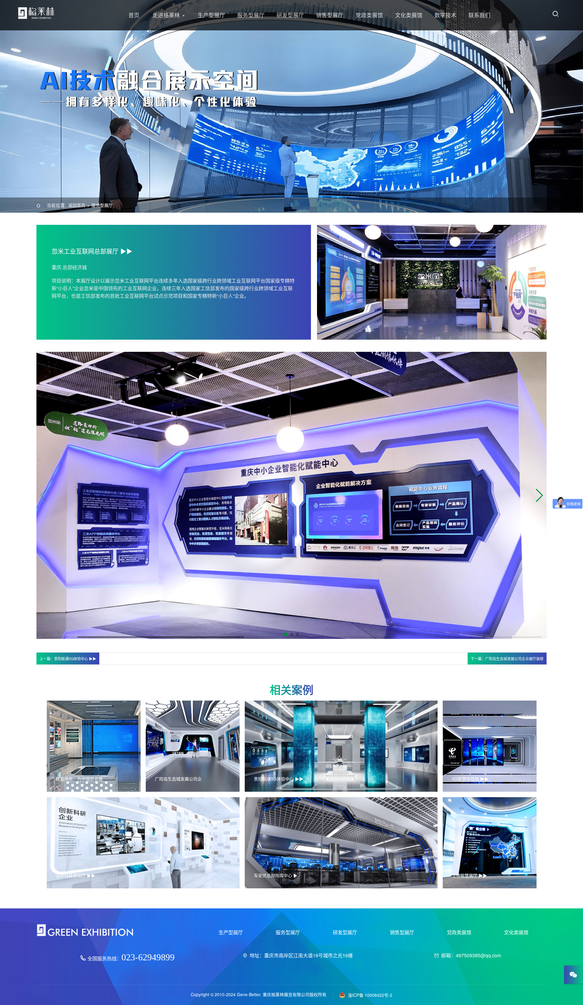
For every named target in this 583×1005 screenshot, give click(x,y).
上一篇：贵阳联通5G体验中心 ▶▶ (67, 658)
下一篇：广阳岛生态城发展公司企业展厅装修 (507, 658)
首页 (133, 15)
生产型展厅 (211, 15)
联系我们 (479, 15)
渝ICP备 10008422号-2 (370, 995)
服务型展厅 (250, 15)
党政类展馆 (369, 15)
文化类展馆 (408, 15)
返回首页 (76, 205)
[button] (539, 495)
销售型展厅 (329, 15)
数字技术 (445, 15)
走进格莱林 (166, 15)
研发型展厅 (290, 15)
